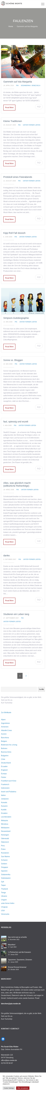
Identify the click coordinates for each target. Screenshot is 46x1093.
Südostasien (6, 878)
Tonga (3, 892)
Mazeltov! (11, 945)
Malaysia (4, 820)
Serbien (4, 864)
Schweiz (4, 860)
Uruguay (4, 907)
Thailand (4, 889)
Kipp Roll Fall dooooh (14, 233)
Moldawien (5, 828)
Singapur (4, 867)
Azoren (4, 734)
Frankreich (5, 784)
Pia (17, 85)
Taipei (3, 885)
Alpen (3, 719)
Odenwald (5, 838)
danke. (6, 555)
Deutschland (6, 763)
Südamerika (26, 85)
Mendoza (4, 824)
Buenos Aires (6, 752)
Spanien (4, 871)
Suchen (41, 689)
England (4, 770)
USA (3, 910)
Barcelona (5, 737)
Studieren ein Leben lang (16, 614)
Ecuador (4, 766)
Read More (9, 107)
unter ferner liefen (31, 125)
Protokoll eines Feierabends (17, 177)
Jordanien (5, 799)
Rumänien (5, 853)
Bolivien (4, 748)
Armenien (4, 727)
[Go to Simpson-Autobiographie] (23, 301)
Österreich (5, 842)
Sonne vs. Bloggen (13, 360)
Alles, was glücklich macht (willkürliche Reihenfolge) (16, 484)
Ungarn (4, 900)
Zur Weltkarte (6, 712)
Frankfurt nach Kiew (8, 781)
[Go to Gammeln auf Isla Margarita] (23, 61)
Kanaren (4, 806)
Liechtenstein (6, 817)
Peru (3, 846)
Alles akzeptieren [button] (22, 1088)
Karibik (3, 810)
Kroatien (4, 813)
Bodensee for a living (9, 745)
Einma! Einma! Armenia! (17, 967)
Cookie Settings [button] (9, 1088)
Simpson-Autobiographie (16, 318)
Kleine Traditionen (12, 121)
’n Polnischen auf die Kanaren (19, 952)
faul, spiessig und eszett (15, 421)
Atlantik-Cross (6, 730)
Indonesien (5, 788)
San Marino (5, 856)
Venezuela (35, 85)
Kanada (4, 802)
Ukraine (4, 896)
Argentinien (5, 723)
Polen (3, 849)
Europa (4, 774)
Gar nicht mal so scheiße (17, 937)
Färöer (3, 777)
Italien (3, 795)
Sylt (2, 882)
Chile (3, 759)
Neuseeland (5, 831)
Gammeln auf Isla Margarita (17, 81)
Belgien (4, 741)
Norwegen (5, 835)
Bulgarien (4, 756)
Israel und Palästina (8, 792)
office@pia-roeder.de (9, 1060)
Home (10, 26)
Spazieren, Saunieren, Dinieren (20, 960)
